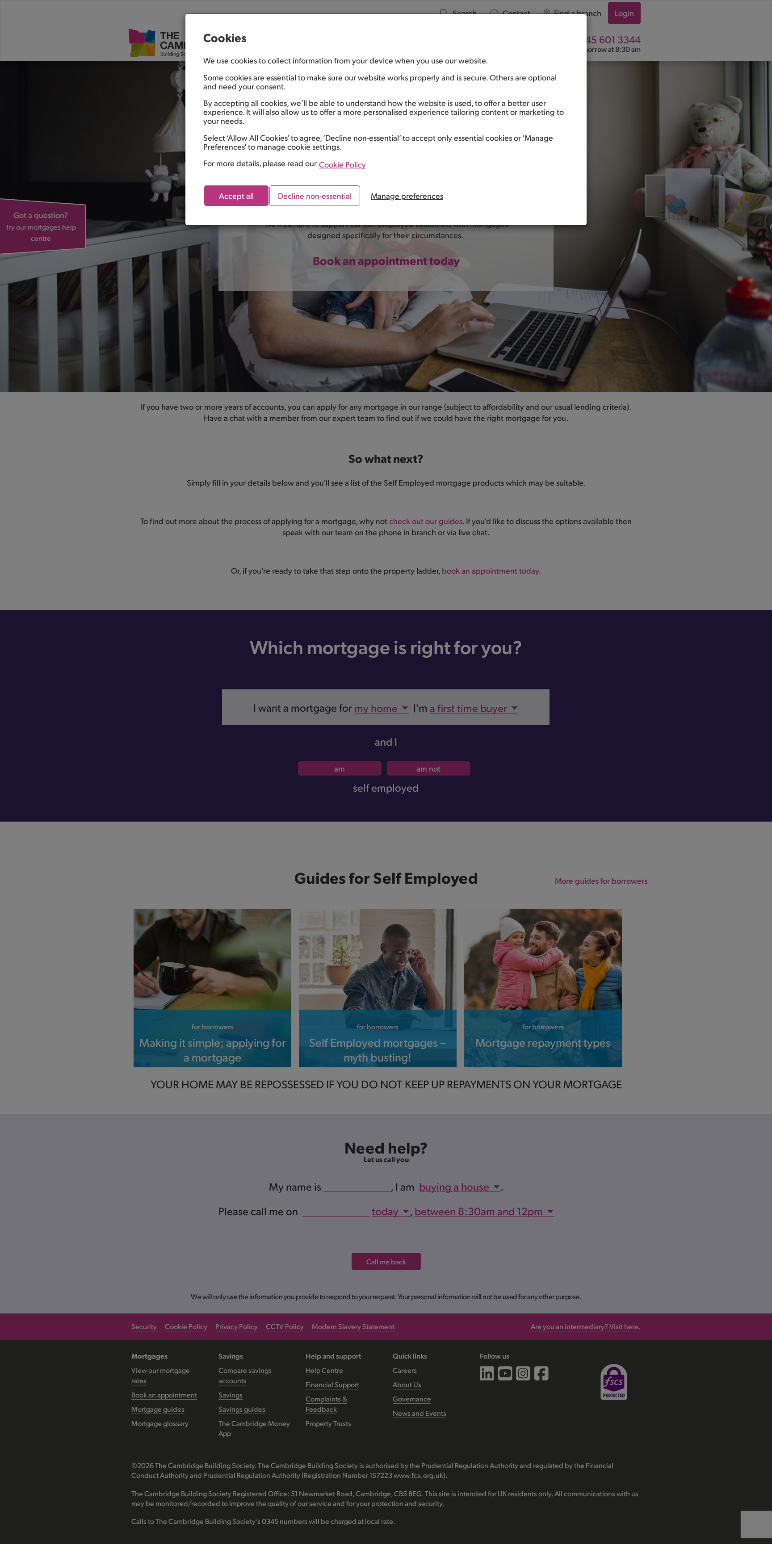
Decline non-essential (315, 195)
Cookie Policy (342, 164)
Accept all (236, 195)
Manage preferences (407, 195)
